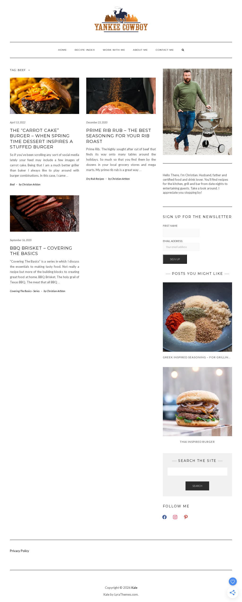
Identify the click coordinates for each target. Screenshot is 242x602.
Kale (134, 587)
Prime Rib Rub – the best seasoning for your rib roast (118, 136)
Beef (12, 184)
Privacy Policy (19, 551)
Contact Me (165, 49)
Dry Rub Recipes (95, 178)
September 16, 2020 (20, 240)
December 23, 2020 (96, 122)
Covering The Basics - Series (24, 291)
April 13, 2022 (17, 122)
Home (62, 49)
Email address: (173, 240)
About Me (140, 49)
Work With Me (114, 49)
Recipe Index (85, 49)
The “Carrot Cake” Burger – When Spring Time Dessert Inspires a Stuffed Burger (41, 139)
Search (197, 485)
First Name (170, 225)
